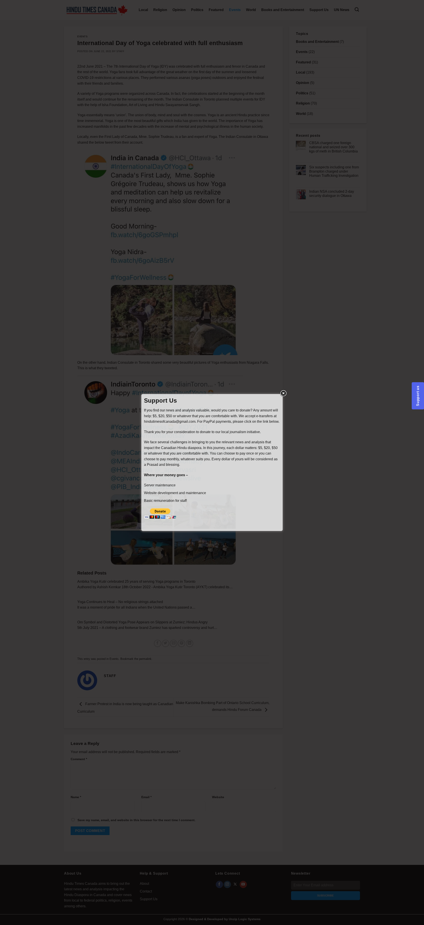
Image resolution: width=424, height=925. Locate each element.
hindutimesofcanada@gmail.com (169, 421)
